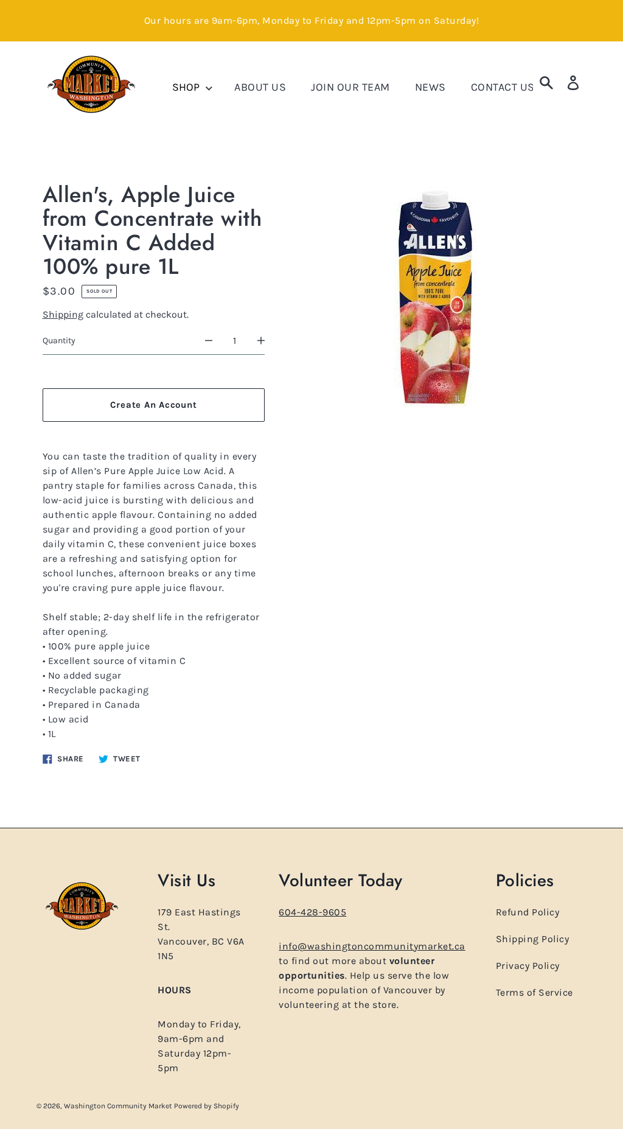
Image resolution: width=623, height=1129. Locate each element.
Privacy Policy (528, 965)
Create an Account (153, 404)
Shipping (63, 314)
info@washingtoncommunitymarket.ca (372, 946)
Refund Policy (528, 912)
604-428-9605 (312, 912)
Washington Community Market (119, 1106)
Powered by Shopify (206, 1106)
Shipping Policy (532, 939)
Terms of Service (534, 992)
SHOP (187, 87)
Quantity (59, 340)
